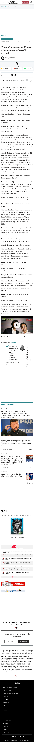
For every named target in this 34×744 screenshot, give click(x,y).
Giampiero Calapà (10, 57)
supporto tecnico (9, 671)
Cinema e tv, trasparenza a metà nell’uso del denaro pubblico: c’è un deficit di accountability (13, 352)
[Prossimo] (31, 360)
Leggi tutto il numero (17, 537)
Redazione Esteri (6, 449)
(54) (32, 449)
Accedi (10, 641)
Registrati (23, 641)
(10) (32, 467)
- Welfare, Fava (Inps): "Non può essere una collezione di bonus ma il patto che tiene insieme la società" (15, 569)
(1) (11, 364)
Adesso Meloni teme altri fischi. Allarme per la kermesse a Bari (12, 475)
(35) (32, 483)
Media (3, 35)
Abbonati (25, 2)
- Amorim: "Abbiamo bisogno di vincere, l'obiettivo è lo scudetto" (17, 566)
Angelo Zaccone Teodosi (13, 362)
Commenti (6, 75)
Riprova (17, 676)
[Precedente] (3, 360)
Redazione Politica (7, 467)
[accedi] (31, 2)
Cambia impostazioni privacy (10, 693)
